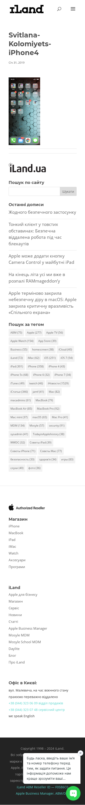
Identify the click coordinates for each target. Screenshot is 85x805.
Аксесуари (17, 560)
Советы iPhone (22, 451)
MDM (17, 425)
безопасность (22, 459)
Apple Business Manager (28, 628)
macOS (39, 417)
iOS (50, 358)
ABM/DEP (62, 793)
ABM (16, 332)
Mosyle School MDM (25, 642)
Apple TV (54, 332)
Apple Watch (22, 341)
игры (67, 459)
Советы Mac (51, 451)
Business (18, 349)
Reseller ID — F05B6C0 (50, 787)
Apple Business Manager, (35, 793)
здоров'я (47, 459)
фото (34, 468)
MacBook (44, 400)
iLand (16, 358)
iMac (33, 358)
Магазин (16, 601)
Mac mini (19, 417)
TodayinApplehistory (48, 434)
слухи (17, 468)
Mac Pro (60, 417)
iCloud (65, 349)
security (57, 425)
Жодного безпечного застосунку (42, 212)
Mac (54, 392)
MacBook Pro (48, 409)
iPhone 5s (19, 375)
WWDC (17, 442)
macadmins (20, 400)
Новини (15, 614)
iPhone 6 (41, 375)
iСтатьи (19, 392)
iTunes (17, 383)
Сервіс (14, 608)
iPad (16, 366)
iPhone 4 (57, 366)
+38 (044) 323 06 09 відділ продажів (36, 703)
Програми (17, 566)
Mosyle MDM (19, 635)
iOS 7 (67, 358)
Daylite (14, 648)
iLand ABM (25, 787)
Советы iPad (40, 442)
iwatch (36, 383)
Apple (34, 332)
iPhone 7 (62, 375)
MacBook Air (21, 409)
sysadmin (19, 434)
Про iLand (17, 662)
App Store (47, 341)
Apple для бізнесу (23, 594)
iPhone (36, 366)
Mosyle (36, 425)
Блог (12, 655)
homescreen (43, 349)
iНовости (58, 383)
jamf (38, 392)
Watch (13, 553)
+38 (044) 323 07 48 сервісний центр (37, 710)
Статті (13, 621)
